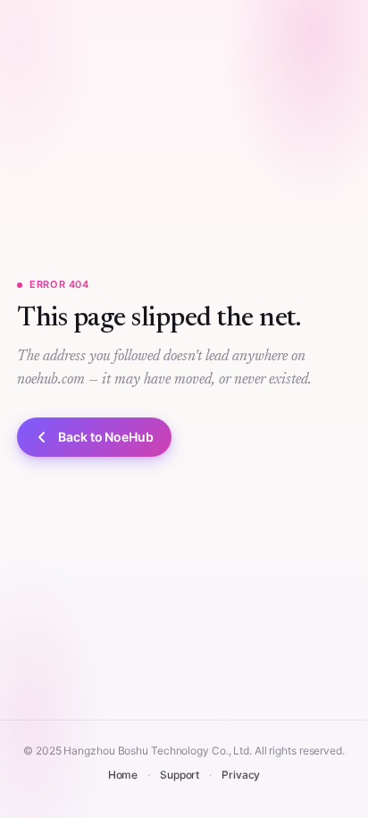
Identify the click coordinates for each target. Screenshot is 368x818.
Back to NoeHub (106, 436)
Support (179, 774)
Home (123, 774)
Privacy (241, 774)
